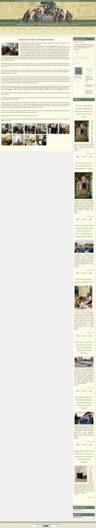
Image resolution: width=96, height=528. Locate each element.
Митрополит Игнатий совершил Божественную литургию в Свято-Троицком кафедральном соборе (84, 231)
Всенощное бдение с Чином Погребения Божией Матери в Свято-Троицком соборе (84, 402)
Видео (73, 28)
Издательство (48, 28)
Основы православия (35, 28)
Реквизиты (77, 63)
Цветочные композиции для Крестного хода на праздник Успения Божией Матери (84, 347)
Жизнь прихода (21, 28)
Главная (4, 28)
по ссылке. (76, 81)
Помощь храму (81, 28)
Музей (56, 28)
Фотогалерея (65, 28)
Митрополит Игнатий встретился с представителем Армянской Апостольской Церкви (84, 456)
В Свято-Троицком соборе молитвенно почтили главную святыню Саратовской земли (84, 111)
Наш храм (11, 28)
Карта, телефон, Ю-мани (81, 57)
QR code (77, 52)
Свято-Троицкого (82, 432)
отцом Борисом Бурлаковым (84, 311)
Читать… (76, 150)
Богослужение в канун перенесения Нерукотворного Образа (84, 166)
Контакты (90, 28)
